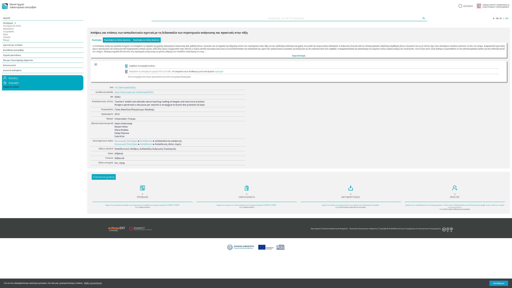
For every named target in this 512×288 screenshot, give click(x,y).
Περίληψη (96, 40)
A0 (497, 18)
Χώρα (5, 34)
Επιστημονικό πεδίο (12, 26)
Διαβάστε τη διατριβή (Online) (142, 66)
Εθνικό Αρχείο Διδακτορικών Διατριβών (352, 207)
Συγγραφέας (8, 31)
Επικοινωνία (9, 65)
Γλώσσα (6, 37)
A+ (501, 18)
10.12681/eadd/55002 (125, 87)
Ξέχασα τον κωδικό (11, 87)
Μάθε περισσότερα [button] (93, 283)
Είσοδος (13, 78)
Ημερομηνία (8, 28)
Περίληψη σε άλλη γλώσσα (117, 40)
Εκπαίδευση (146, 140)
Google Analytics (144, 207)
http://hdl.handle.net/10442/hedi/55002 (134, 92)
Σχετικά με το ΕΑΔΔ (12, 45)
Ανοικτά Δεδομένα (12, 70)
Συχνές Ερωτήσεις (12, 55)
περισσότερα (298, 55)
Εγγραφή (13, 82)
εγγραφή (218, 71)
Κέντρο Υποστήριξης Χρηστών (18, 60)
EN (506, 18)
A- (494, 18)
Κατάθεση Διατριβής (13, 50)
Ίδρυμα (6, 40)
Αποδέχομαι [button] (498, 283)
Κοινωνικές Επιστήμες (126, 140)
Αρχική (6, 18)
